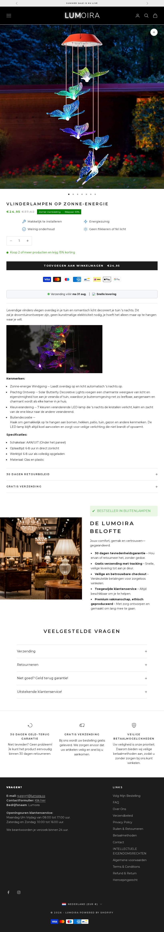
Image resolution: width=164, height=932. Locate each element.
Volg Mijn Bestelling (126, 796)
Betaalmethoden (125, 835)
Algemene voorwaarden (130, 860)
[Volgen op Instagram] (19, 892)
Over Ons (119, 809)
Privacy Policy (122, 822)
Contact (118, 842)
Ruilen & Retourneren (128, 829)
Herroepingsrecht (125, 880)
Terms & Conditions (126, 867)
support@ (31, 796)
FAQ (116, 802)
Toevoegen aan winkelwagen (82, 265)
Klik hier (40, 800)
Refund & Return (125, 873)
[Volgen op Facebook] (8, 892)
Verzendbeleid (123, 815)
